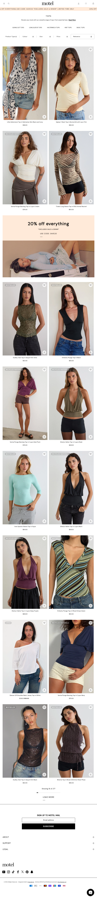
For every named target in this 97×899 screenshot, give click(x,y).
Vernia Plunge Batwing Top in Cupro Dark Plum (25, 442)
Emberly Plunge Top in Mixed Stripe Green (71, 611)
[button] (44, 49)
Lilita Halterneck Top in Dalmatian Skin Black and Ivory (25, 122)
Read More (72, 20)
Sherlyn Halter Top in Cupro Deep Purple (25, 611)
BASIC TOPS (81, 28)
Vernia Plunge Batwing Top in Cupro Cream (25, 206)
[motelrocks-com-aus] (48, 3)
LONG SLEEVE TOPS (35, 28)
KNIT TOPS (68, 28)
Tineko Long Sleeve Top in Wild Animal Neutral (71, 206)
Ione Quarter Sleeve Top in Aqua (25, 526)
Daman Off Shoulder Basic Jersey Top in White (25, 695)
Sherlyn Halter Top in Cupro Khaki (71, 442)
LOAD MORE (48, 797)
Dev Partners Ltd (62, 882)
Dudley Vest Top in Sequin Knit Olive (25, 358)
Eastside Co (31, 882)
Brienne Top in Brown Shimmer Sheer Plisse (71, 780)
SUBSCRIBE (48, 826)
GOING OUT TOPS (18, 28)
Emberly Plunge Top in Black (71, 358)
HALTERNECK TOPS (53, 28)
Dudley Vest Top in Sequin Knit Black (25, 780)
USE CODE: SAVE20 (48, 233)
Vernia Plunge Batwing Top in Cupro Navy (71, 695)
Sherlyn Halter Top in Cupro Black (71, 526)
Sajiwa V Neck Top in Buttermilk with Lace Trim (71, 122)
